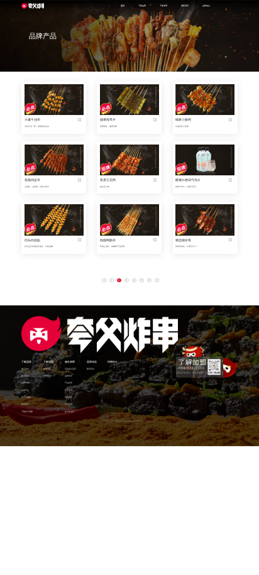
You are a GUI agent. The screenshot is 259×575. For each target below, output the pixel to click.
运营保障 (68, 390)
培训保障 (68, 397)
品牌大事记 (26, 382)
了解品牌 (26, 362)
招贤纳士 (112, 362)
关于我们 (25, 376)
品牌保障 (68, 376)
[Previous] (104, 280)
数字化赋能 (26, 397)
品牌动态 (92, 362)
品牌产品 (25, 390)
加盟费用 (47, 376)
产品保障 (68, 382)
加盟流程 (47, 369)
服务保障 (70, 362)
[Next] (157, 280)
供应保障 (68, 404)
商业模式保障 (70, 369)
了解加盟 (48, 362)
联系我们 (25, 404)
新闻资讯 (90, 369)
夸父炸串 (25, 369)
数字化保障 (69, 411)
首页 (122, 5)
